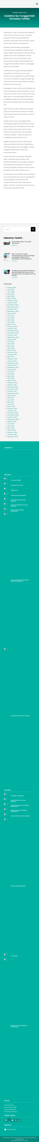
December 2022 (12, 363)
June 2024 (11, 344)
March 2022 (11, 380)
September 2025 (13, 311)
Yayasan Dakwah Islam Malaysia (20, 816)
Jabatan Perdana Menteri (18, 495)
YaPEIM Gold (14, 490)
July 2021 (10, 398)
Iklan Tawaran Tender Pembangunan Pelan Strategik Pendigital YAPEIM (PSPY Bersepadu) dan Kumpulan (23, 256)
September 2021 (13, 393)
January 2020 (12, 434)
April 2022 (11, 378)
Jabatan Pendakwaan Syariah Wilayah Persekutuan (20, 580)
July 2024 (10, 341)
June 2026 (11, 292)
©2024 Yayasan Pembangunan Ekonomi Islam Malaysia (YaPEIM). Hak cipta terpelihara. (19, 1139)
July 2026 (10, 290)
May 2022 (10, 376)
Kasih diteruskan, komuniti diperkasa (21, 242)
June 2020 (11, 426)
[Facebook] (5, 1120)
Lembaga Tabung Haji (17, 796)
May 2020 (10, 428)
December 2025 (12, 305)
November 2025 (13, 307)
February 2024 (12, 352)
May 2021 (10, 402)
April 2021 (10, 404)
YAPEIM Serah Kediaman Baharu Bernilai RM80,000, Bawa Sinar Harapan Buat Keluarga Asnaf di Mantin (23, 273)
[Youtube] (12, 1120)
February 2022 (12, 382)
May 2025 (10, 320)
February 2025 (12, 326)
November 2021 (12, 389)
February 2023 (12, 359)
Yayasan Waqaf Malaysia (18, 886)
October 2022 (12, 365)
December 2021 (12, 387)
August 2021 (11, 395)
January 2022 (12, 385)
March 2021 (11, 406)
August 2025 (11, 313)
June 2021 (10, 400)
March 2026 (11, 298)
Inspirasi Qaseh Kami (19, 12)
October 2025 (12, 309)
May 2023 (10, 357)
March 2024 (11, 350)
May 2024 (10, 346)
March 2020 (11, 430)
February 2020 (12, 432)
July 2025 (10, 315)
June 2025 (11, 318)
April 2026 (11, 296)
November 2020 (13, 415)
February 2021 (12, 408)
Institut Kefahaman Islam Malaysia (18, 800)
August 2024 (11, 339)
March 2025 (11, 324)
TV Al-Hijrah (14, 956)
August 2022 (11, 370)
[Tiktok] (19, 1120)
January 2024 (12, 354)
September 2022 (13, 367)
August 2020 (11, 421)
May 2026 (10, 294)
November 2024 (13, 333)
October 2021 (12, 391)
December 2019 (12, 437)
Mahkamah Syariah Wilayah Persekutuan (19, 1026)
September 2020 (13, 419)
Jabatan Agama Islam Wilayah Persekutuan (20, 806)
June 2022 (11, 374)
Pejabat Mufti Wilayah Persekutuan (17, 510)
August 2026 (11, 287)
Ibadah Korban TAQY (17, 485)
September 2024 (13, 337)
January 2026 (12, 303)
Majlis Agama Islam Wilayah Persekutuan (19, 811)
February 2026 (12, 300)
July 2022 (10, 372)
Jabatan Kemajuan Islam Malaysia (18, 500)
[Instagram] (15, 1120)
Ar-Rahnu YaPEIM (16, 480)
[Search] (33, 229)
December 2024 (12, 331)
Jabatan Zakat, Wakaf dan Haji (20, 715)
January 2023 (12, 361)
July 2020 (10, 424)
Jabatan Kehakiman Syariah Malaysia (19, 505)
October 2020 (12, 417)
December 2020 (12, 413)
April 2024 (11, 348)
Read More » (15, 245)
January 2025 (12, 328)
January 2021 (12, 411)
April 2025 (11, 322)
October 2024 (12, 335)
